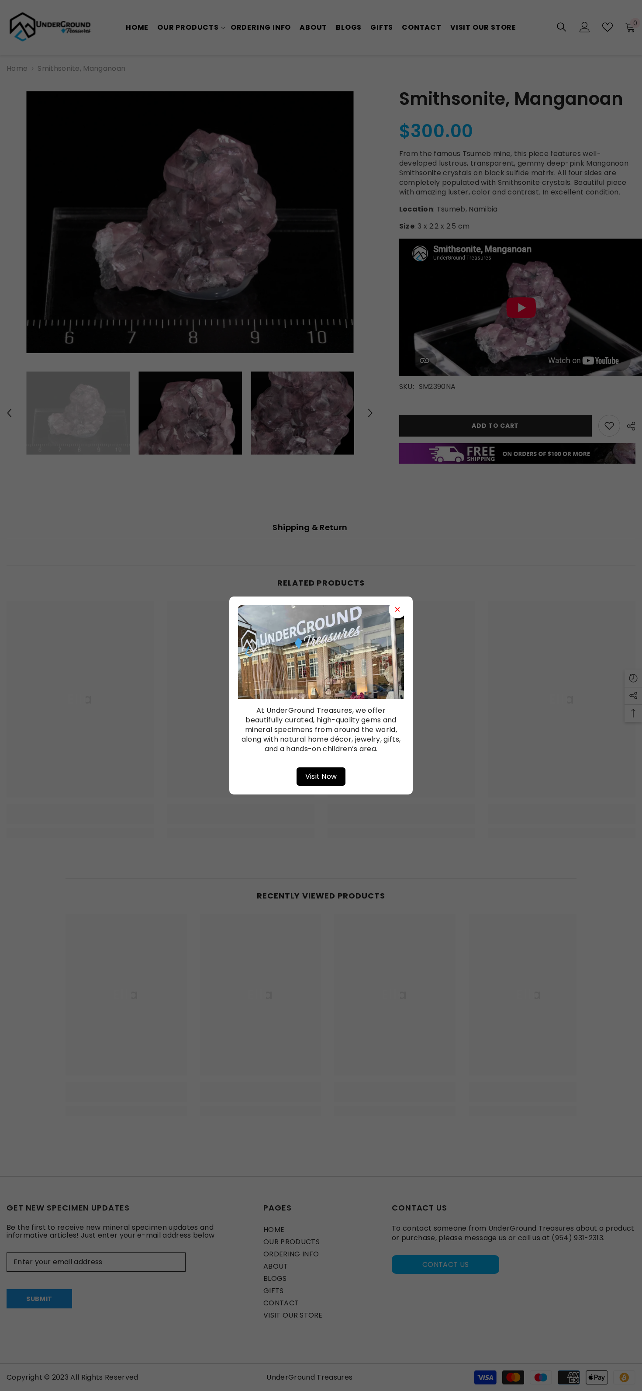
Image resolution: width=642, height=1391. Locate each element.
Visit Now (321, 776)
